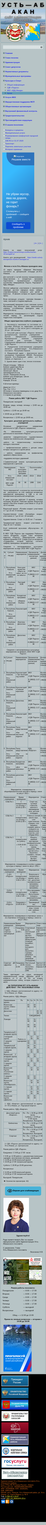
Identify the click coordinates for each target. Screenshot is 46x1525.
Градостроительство (14, 116)
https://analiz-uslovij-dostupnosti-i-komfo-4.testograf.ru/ (23, 258)
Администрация (12, 62)
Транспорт (9, 144)
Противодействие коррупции (18, 120)
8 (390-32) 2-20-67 (12, 1496)
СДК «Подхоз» (13, 88)
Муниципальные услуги (15, 133)
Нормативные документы (16, 72)
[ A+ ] (36, 243)
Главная (9, 53)
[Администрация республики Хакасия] (15, 32)
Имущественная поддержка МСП (19, 102)
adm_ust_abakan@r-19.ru (15, 1498)
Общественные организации (18, 106)
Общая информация (16, 85)
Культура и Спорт (13, 81)
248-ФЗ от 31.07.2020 (14, 141)
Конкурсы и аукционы (14, 130)
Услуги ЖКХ (10, 97)
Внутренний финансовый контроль (21, 111)
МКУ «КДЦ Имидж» (15, 90)
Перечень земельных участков (18, 146)
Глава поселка (11, 58)
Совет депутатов (13, 67)
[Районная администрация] (33, 32)
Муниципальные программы (18, 76)
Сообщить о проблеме (18, 225)
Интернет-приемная (13, 149)
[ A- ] (41, 243)
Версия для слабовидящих (26, 1190)
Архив (9, 93)
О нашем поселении (14, 125)
